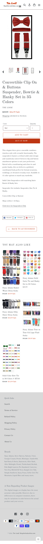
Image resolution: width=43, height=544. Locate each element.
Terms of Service (11, 410)
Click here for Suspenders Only (14, 206)
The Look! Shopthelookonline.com (24, 533)
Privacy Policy (9, 429)
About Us (8, 441)
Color (5, 124)
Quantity (33, 124)
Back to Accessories (23, 229)
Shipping (5, 116)
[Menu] (39, 4)
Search (7, 404)
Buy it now (21, 141)
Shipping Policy (10, 423)
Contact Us (8, 435)
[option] (11, 70)
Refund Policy (9, 416)
